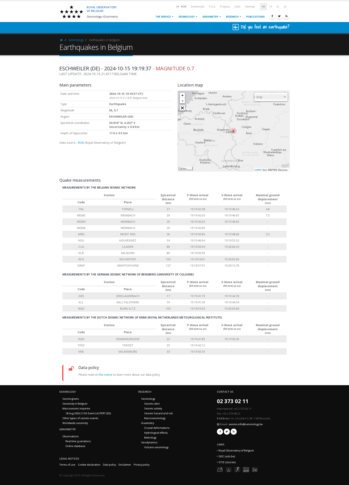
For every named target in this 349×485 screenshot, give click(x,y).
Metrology (150, 437)
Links (237, 6)
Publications (255, 16)
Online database (75, 446)
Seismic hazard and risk (158, 413)
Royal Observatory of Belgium (236, 450)
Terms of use (67, 464)
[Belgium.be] (255, 469)
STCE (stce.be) (227, 462)
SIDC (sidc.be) (227, 456)
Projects (225, 6)
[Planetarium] (220, 469)
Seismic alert (152, 403)
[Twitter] (279, 16)
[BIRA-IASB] (229, 469)
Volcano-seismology (156, 447)
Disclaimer (125, 464)
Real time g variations (78, 441)
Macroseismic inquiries (76, 408)
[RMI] (237, 469)
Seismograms (70, 399)
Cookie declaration (89, 464)
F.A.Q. (212, 6)
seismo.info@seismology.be (246, 424)
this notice (105, 374)
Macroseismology (154, 418)
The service (163, 16)
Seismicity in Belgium (74, 403)
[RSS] (286, 16)
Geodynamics (149, 442)
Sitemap (250, 6)
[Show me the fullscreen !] (182, 108)
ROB (183, 6)
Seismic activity (153, 408)
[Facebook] (272, 16)
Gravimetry (210, 16)
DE (285, 6)
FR (270, 6)
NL (277, 6)
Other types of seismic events (80, 418)
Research (232, 16)
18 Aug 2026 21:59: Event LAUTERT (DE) (88, 413)
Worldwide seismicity (75, 423)
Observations (70, 436)
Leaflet (257, 169)
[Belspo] (246, 469)
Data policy (109, 464)
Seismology (187, 16)
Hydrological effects (156, 432)
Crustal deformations (157, 428)
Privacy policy (141, 464)
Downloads (198, 6)
